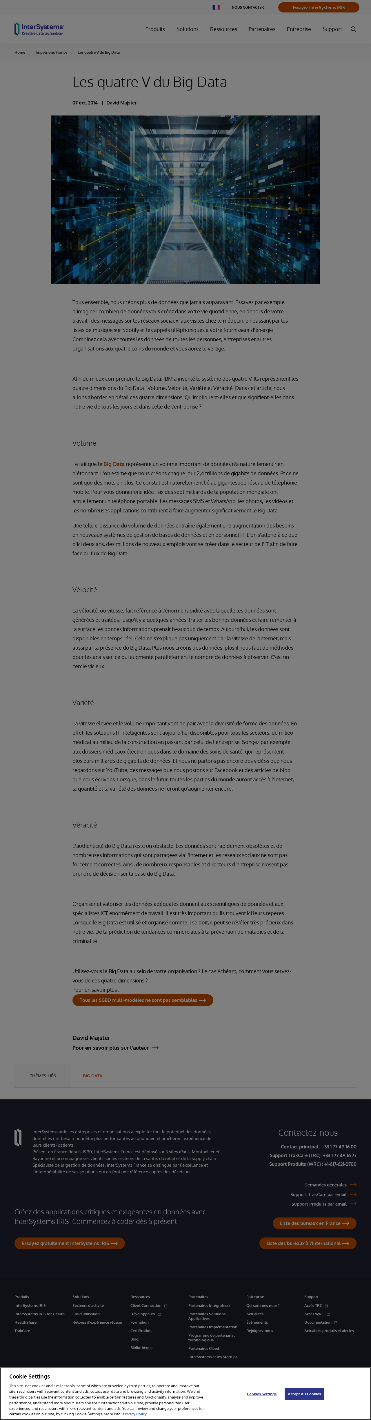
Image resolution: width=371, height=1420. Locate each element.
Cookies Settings (262, 1394)
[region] (185, 1393)
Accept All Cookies (304, 1394)
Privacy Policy (135, 1414)
